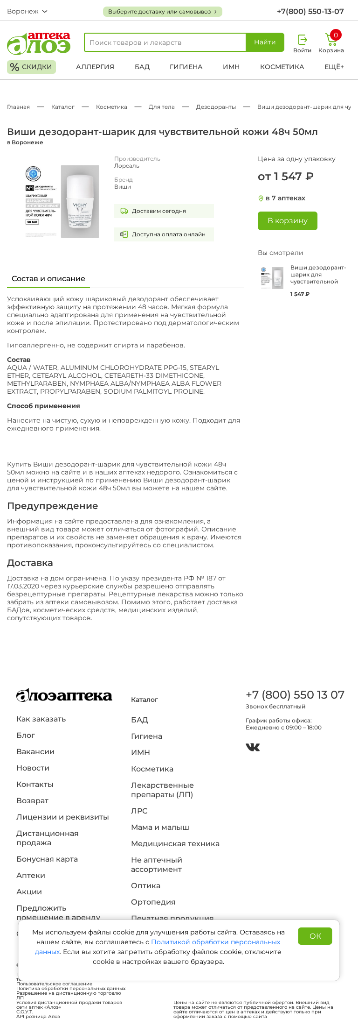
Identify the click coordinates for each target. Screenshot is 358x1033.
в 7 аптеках (285, 198)
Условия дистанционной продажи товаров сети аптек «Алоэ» (69, 1005)
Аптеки (30, 875)
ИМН (231, 67)
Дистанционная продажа (47, 838)
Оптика (145, 885)
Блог (25, 735)
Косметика (282, 67)
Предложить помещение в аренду (58, 913)
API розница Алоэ (38, 1016)
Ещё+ (334, 67)
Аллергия (95, 67)
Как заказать (41, 719)
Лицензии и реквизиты (62, 817)
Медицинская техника (175, 843)
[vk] (253, 748)
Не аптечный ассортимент (156, 865)
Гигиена (186, 67)
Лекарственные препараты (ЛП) (162, 790)
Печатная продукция (172, 918)
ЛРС (139, 811)
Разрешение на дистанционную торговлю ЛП (68, 995)
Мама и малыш (160, 827)
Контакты (35, 784)
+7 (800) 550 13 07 (294, 694)
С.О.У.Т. (24, 1012)
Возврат (32, 800)
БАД (142, 67)
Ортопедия (153, 902)
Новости (32, 768)
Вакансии (35, 751)
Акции (29, 891)
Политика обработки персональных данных (70, 988)
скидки (31, 67)
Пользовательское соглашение (54, 984)
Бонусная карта (47, 859)
